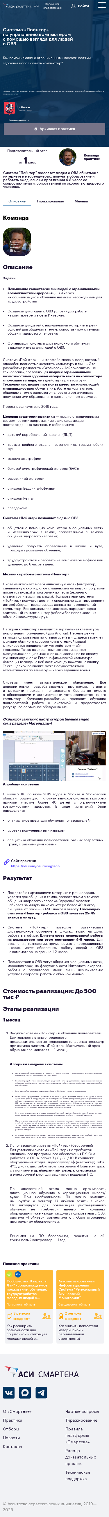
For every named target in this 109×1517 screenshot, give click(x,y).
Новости (11, 1437)
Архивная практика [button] (57, 128)
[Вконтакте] (9, 1393)
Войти (83, 5)
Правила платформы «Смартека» (77, 1435)
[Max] (25, 1393)
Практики (12, 1420)
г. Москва (24, 107)
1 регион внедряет (17, 119)
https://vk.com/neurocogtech (35, 866)
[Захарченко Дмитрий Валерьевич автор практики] (17, 255)
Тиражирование (50, 201)
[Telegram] (41, 1393)
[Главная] (17, 6)
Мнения (81, 201)
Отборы (11, 1428)
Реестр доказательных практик (80, 1456)
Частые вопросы (82, 1411)
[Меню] (102, 5)
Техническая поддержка (77, 1475)
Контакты (12, 1446)
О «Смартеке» (17, 1411)
